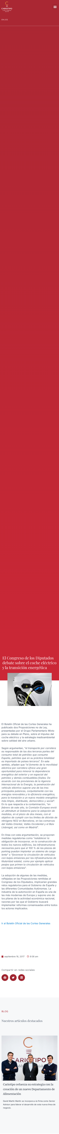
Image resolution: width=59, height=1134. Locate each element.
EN (3, 19)
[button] (54, 6)
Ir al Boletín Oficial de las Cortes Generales (26, 923)
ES (6, 19)
